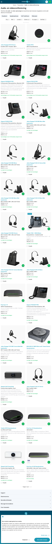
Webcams (34, 16)
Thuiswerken (20, 5)
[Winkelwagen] (50, 2)
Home (14, 5)
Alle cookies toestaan (42, 539)
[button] (26, 493)
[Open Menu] (1, 1)
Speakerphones (14, 16)
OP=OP (29, 213)
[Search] (46, 2)
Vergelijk (4, 57)
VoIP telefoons (25, 16)
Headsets (4, 16)
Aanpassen (25, 539)
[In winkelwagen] (23, 40)
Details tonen (44, 535)
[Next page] (31, 487)
